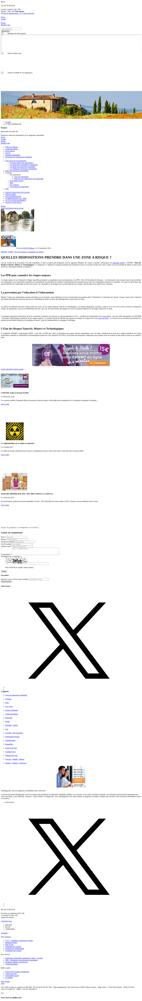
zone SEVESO (103, 318)
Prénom (4, 539)
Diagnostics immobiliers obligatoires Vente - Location (24, 958)
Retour (3, 206)
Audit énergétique (11, 964)
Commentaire (6, 554)
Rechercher (5, 31)
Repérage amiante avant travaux (16, 962)
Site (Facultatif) (6, 544)
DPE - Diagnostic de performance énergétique (21, 960)
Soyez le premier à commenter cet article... (29, 252)
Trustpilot (4, 933)
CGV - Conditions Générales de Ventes (19, 941)
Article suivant (18, 208)
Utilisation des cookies (13, 947)
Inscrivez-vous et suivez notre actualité (14, 579)
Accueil (8, 122)
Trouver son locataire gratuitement (17, 972)
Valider (4, 571)
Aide (2, 983)
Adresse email (6, 546)
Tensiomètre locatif (12, 976)
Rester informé (6, 581)
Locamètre (9, 978)
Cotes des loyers (11, 974)
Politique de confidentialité (14, 949)
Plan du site (9, 945)
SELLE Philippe (29, 248)
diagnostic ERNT (118, 263)
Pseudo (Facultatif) (7, 542)
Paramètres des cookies (13, 951)
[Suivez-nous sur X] (73, 639)
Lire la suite (5, 404)
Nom (3, 537)
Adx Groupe (5, 981)
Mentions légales (11, 943)
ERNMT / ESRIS (7, 252)
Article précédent (7, 208)
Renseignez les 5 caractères (11, 556)
